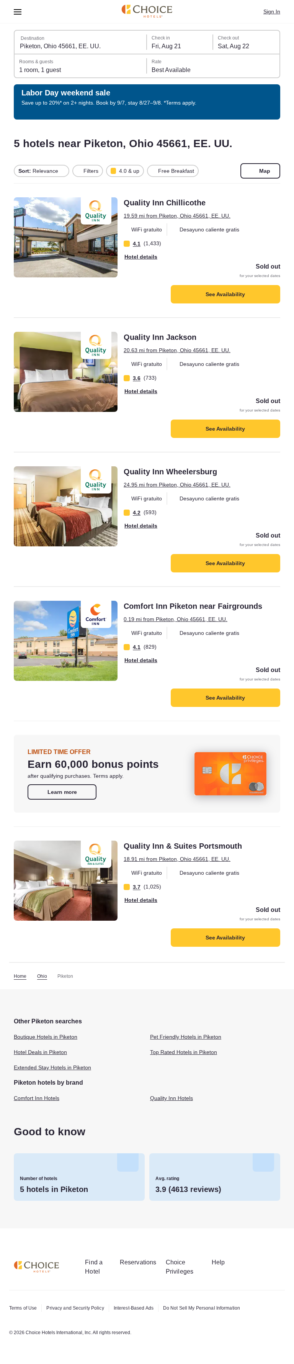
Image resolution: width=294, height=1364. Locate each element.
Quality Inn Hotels (171, 1098)
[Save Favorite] (24, 208)
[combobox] (81, 42)
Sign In (271, 11)
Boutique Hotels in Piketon (45, 1037)
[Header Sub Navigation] (18, 12)
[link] (62, 792)
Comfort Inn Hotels (36, 1098)
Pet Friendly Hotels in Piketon (185, 1037)
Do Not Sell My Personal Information (201, 1308)
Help (218, 1262)
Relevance (38, 171)
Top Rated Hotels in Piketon (183, 1052)
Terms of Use (23, 1308)
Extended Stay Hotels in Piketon (52, 1067)
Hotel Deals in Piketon (40, 1052)
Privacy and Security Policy (75, 1308)
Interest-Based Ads (134, 1308)
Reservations (138, 1262)
